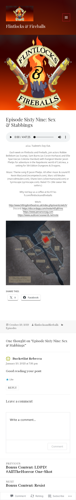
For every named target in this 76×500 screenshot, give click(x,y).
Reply (12, 387)
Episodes (11, 328)
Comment (57, 446)
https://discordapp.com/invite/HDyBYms (42, 208)
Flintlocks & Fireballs (25, 26)
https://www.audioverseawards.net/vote (38, 215)
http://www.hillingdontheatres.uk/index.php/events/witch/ (38, 205)
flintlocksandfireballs (46, 324)
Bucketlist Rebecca (27, 358)
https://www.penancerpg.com (38, 211)
